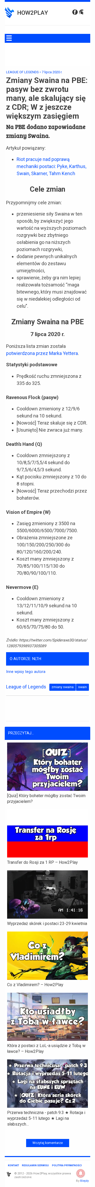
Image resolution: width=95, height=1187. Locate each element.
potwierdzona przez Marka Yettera (42, 353)
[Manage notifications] (81, 1173)
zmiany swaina (62, 687)
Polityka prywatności (67, 1165)
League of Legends (22, 72)
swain (82, 687)
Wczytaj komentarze (47, 1143)
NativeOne (47, 1133)
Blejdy (84, 1181)
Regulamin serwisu (35, 1165)
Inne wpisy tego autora (25, 672)
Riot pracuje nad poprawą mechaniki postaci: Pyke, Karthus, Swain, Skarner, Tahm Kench (51, 166)
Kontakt (13, 1165)
